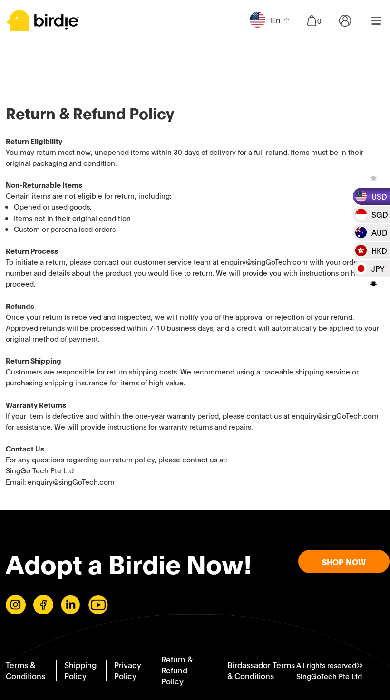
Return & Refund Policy (177, 670)
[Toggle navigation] (376, 20)
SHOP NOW (344, 561)
